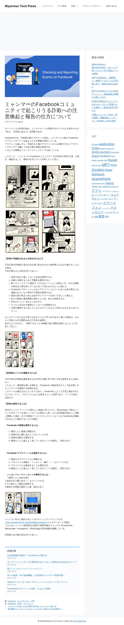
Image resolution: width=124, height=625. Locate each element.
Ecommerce (115, 152)
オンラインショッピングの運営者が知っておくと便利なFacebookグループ (42, 562)
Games (94, 160)
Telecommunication (98, 183)
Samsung (98, 174)
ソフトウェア (106, 208)
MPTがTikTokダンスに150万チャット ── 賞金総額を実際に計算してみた (105, 94)
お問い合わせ (111, 6)
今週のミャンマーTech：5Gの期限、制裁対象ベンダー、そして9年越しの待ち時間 (105, 117)
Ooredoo (98, 170)
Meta (19, 604)
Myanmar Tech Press (20, 6)
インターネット (102, 195)
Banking (103, 149)
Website (106, 186)
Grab (105, 160)
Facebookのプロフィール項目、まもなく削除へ (29, 588)
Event (95, 155)
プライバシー (28, 604)
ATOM (95, 148)
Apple (96, 144)
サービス (98, 203)
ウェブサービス (23, 601)
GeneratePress (79, 621)
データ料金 (61, 6)
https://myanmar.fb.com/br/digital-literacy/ (26, 522)
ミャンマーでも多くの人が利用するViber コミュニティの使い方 (32, 606)
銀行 (107, 216)
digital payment (101, 151)
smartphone (101, 179)
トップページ (47, 6)
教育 (101, 216)
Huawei (112, 160)
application (107, 144)
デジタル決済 (108, 212)
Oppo (108, 170)
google (100, 160)
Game (113, 156)
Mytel (113, 165)
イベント (106, 191)
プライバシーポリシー (92, 6)
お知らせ (114, 186)
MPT (106, 165)
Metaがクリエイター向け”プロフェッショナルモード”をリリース (37, 582)
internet (95, 165)
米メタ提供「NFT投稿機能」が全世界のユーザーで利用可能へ (36, 575)
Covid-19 (110, 148)
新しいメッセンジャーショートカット (24, 568)
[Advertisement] (62, 30)
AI (92, 144)
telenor (110, 183)
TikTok (95, 186)
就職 (96, 217)
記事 (73, 6)
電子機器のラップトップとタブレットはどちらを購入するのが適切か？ (35, 609)
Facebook (12, 601)
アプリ (96, 190)
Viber (100, 187)
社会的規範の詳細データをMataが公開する (27, 555)
